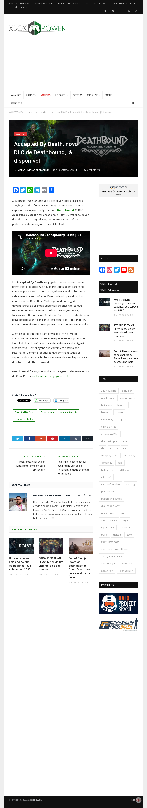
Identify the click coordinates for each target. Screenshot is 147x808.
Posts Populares (109, 289)
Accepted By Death (25, 412)
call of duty (107, 419)
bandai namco (127, 398)
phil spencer (108, 491)
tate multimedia (68, 412)
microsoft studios (110, 484)
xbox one (127, 563)
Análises (16, 95)
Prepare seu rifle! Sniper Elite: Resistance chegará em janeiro (30, 465)
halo (120, 462)
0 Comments (93, 170)
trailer (104, 534)
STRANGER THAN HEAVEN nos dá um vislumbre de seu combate (51, 564)
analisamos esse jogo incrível (50, 376)
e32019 (114, 448)
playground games (111, 498)
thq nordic (125, 527)
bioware (121, 405)
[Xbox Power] (37, 27)
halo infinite (107, 469)
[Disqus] (51, 639)
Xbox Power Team (44, 3)
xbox (129, 534)
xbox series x (126, 570)
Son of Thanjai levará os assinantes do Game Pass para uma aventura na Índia (79, 568)
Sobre (108, 95)
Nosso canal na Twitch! (97, 3)
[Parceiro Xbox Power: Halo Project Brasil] (118, 613)
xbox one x (107, 570)
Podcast (60, 95)
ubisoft (117, 534)
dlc (102, 448)
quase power (108, 513)
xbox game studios (111, 556)
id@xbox (124, 469)
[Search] (133, 103)
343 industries (109, 390)
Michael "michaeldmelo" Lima (33, 170)
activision (127, 390)
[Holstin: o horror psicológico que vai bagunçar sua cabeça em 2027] (21, 546)
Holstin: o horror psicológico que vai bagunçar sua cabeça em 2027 (20, 564)
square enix (107, 527)
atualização (107, 398)
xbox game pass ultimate (115, 549)
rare (123, 513)
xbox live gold (108, 563)
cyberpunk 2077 (109, 433)
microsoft (106, 477)
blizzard (105, 412)
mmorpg (130, 484)
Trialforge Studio (24, 419)
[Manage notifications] (138, 800)
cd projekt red (108, 426)
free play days (109, 455)
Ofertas (77, 95)
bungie (119, 412)
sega (125, 520)
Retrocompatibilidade (125, 3)
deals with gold (109, 441)
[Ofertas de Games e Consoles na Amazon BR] (118, 196)
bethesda (106, 405)
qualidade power (110, 505)
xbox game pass (110, 541)
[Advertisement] (100, 66)
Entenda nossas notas (69, 3)
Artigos (30, 95)
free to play (129, 455)
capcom (123, 419)
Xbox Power (34, 799)
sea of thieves (109, 520)
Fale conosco (20, 7)
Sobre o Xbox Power (19, 3)
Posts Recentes (108, 283)
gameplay (106, 462)
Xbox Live (92, 95)
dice (125, 441)
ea (124, 448)
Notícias (46, 95)
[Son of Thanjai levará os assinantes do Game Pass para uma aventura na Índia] (81, 546)
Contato (16, 103)
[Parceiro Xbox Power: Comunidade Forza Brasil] (118, 634)
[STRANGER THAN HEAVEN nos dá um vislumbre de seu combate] (51, 546)
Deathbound (48, 412)
